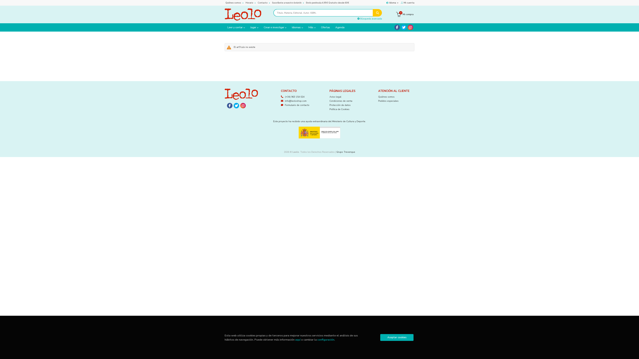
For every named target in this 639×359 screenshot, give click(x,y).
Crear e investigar (274, 27)
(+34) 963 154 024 (295, 96)
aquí (298, 340)
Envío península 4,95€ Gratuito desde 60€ (327, 2)
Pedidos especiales (388, 101)
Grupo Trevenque (345, 152)
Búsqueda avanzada (371, 18)
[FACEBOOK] (397, 27)
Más (311, 27)
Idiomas (296, 27)
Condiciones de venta (340, 101)
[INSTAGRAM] (410, 27)
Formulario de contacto (297, 105)
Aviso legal (335, 96)
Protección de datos (340, 105)
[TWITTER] (404, 27)
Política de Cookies (339, 109)
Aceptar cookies (397, 337)
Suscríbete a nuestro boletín (287, 2)
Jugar (253, 27)
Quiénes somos (233, 2)
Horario (249, 2)
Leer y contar (235, 27)
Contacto (263, 2)
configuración (325, 340)
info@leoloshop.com (296, 101)
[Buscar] (377, 13)
